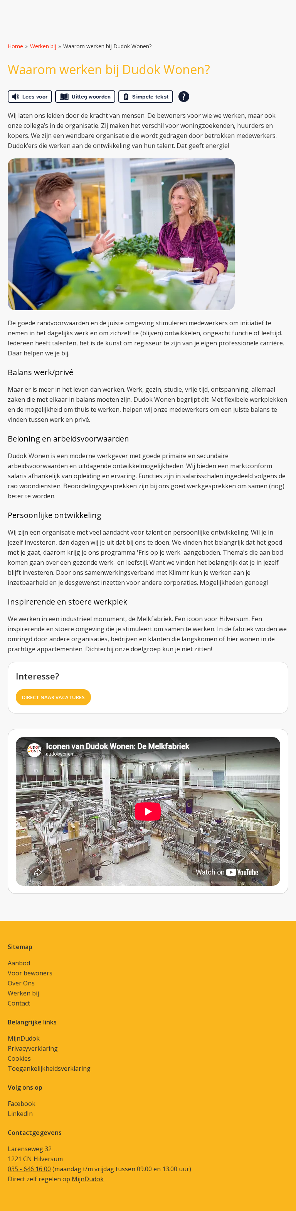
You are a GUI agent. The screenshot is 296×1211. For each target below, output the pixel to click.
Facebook (21, 1103)
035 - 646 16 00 (29, 1169)
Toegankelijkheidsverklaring (49, 1068)
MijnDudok (24, 1038)
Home (15, 46)
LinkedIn (20, 1113)
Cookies (19, 1058)
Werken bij (43, 46)
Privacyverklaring (33, 1048)
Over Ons (21, 983)
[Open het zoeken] (280, 9)
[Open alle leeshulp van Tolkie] (183, 96)
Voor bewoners (30, 973)
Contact (19, 1003)
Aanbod (19, 963)
